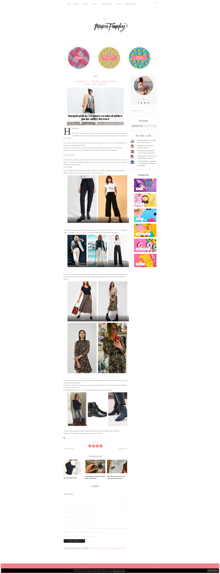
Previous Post (69, 448)
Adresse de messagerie (66, 517)
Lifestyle (95, 4)
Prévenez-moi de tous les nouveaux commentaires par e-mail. (83, 532)
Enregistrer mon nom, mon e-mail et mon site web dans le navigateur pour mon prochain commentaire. (89, 528)
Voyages (118, 4)
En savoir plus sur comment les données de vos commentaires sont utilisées (107, 548)
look (67, 438)
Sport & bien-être (106, 4)
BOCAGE (80, 390)
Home (69, 4)
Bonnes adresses (130, 4)
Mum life (76, 4)
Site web (66, 523)
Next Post (122, 448)
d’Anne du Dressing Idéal (81, 232)
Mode (95, 76)
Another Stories (116, 230)
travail (75, 438)
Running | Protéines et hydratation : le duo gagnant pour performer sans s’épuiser (147, 163)
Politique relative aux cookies (119, 571)
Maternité (140, 264)
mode (70, 438)
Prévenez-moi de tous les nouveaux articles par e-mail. (81, 536)
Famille (85, 4)
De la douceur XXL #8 (70, 478)
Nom (65, 511)
